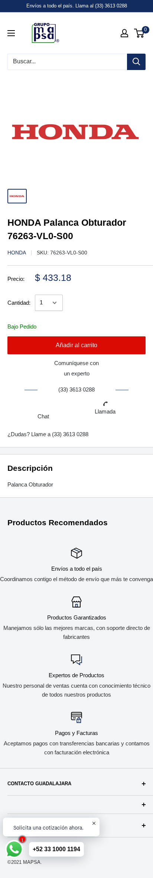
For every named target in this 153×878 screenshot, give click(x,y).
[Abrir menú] (11, 33)
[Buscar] (136, 62)
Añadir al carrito (76, 345)
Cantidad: (18, 302)
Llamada (105, 411)
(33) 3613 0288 (70, 434)
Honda (16, 253)
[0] (139, 33)
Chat (43, 416)
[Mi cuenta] (124, 33)
